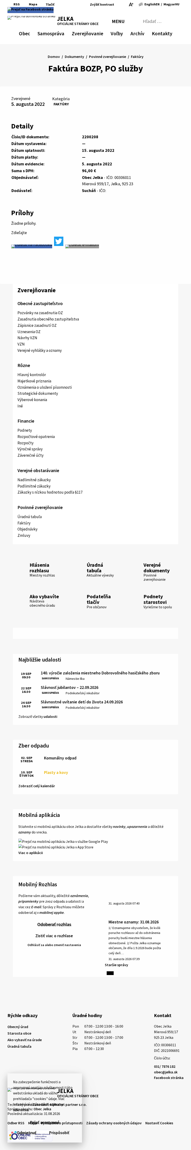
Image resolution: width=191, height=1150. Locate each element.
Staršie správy (116, 964)
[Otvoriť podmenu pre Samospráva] (62, 32)
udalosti (50, 716)
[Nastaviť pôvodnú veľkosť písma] (124, 4)
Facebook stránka (169, 1077)
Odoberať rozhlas (54, 924)
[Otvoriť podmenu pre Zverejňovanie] (101, 32)
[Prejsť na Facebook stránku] (30, 10)
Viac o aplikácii (30, 852)
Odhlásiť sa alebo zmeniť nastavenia (54, 945)
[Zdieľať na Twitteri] (58, 241)
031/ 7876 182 (164, 1066)
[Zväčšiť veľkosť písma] (131, 4)
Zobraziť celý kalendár (36, 785)
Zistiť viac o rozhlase (54, 935)
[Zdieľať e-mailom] (82, 246)
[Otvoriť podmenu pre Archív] (142, 32)
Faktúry (61, 104)
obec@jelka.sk (165, 1072)
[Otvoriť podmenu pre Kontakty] (168, 32)
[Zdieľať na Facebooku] (31, 246)
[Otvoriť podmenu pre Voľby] (120, 32)
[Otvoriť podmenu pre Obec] (28, 32)
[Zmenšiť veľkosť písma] (118, 4)
